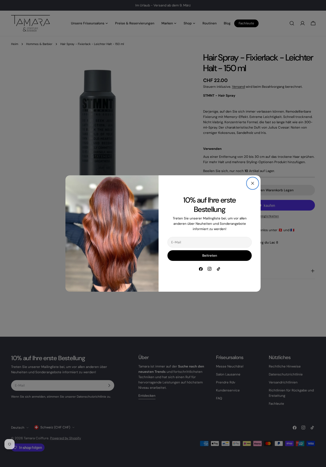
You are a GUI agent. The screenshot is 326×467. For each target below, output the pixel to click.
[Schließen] (252, 183)
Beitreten (209, 255)
